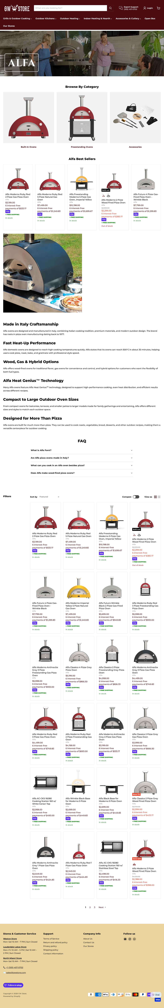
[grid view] (155, 497)
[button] (148, 8)
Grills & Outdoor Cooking (17, 18)
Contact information (53, 953)
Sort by (33, 497)
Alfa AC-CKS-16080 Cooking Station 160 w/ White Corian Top (44, 801)
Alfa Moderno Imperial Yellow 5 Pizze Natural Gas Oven (77, 606)
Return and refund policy (55, 942)
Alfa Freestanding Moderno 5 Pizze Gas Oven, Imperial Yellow (80, 197)
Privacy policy (50, 946)
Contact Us (88, 942)
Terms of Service (51, 938)
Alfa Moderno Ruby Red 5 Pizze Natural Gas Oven (49, 197)
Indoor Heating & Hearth (97, 18)
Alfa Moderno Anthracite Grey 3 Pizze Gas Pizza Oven (145, 670)
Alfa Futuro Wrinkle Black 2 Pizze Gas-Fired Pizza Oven (111, 606)
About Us (87, 938)
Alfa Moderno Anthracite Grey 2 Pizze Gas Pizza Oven (112, 737)
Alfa (7, 199)
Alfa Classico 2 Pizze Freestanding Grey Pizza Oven (111, 670)
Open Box (150, 18)
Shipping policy (50, 950)
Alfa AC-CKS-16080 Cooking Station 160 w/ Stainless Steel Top (111, 865)
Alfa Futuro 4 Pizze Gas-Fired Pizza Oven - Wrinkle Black (146, 197)
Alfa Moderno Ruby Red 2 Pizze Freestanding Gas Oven (79, 737)
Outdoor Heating (69, 18)
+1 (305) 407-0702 (14, 967)
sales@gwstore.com (16, 972)
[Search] (110, 8)
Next (101, 907)
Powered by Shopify (11, 996)
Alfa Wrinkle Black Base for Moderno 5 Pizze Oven (78, 801)
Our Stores (9, 26)
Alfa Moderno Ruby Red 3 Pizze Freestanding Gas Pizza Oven (145, 606)
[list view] (159, 497)
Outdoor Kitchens (45, 18)
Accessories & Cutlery (128, 18)
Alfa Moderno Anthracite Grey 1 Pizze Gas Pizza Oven (45, 865)
